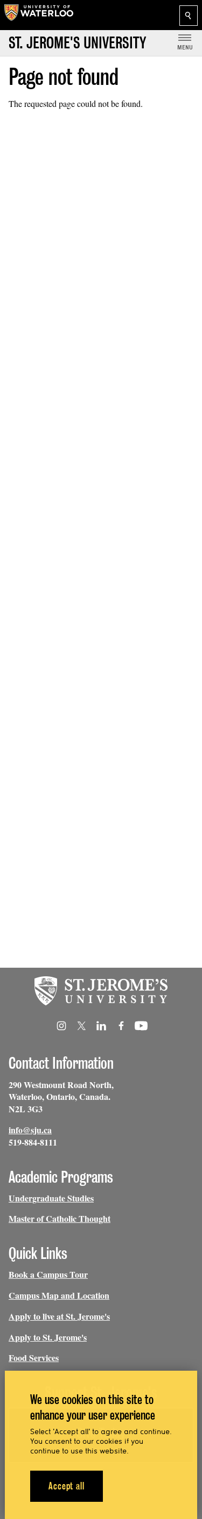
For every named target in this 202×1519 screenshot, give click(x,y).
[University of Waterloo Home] (38, 15)
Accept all (66, 1486)
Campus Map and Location (59, 1295)
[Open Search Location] (188, 15)
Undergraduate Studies (51, 1198)
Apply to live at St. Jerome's (59, 1316)
